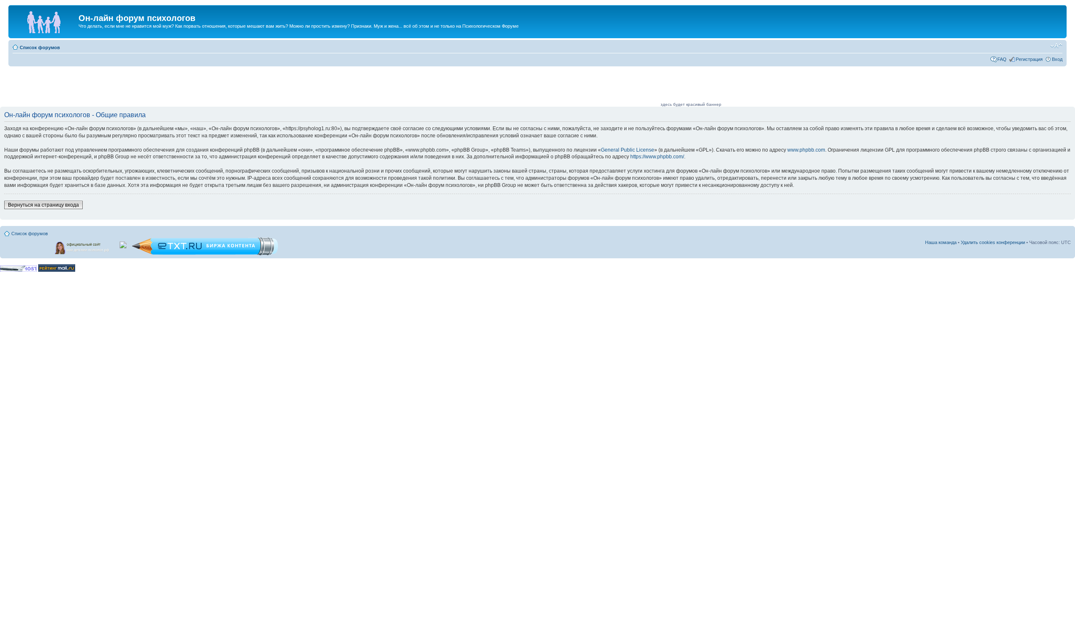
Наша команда (941, 242)
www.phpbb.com (806, 150)
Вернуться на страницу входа (43, 205)
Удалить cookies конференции (993, 242)
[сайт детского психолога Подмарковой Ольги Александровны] (82, 246)
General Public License (627, 150)
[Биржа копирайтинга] (205, 254)
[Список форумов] (44, 20)
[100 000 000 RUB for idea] (123, 243)
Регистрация (1029, 59)
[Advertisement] (506, 87)
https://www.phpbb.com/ (657, 157)
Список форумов (40, 47)
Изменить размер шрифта (1056, 46)
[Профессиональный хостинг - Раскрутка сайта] (18, 270)
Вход (1057, 59)
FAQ (1002, 59)
